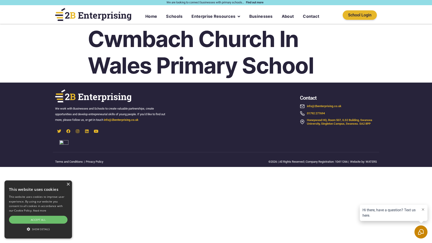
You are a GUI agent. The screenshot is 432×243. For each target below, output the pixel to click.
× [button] (68, 184)
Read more (39, 210)
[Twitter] (59, 131)
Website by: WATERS (363, 161)
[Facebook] (68, 131)
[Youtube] (96, 131)
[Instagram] (78, 131)
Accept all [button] (38, 219)
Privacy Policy (94, 161)
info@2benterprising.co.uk (121, 120)
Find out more (254, 2)
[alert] (38, 209)
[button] (38, 229)
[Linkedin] (87, 131)
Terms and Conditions (69, 161)
